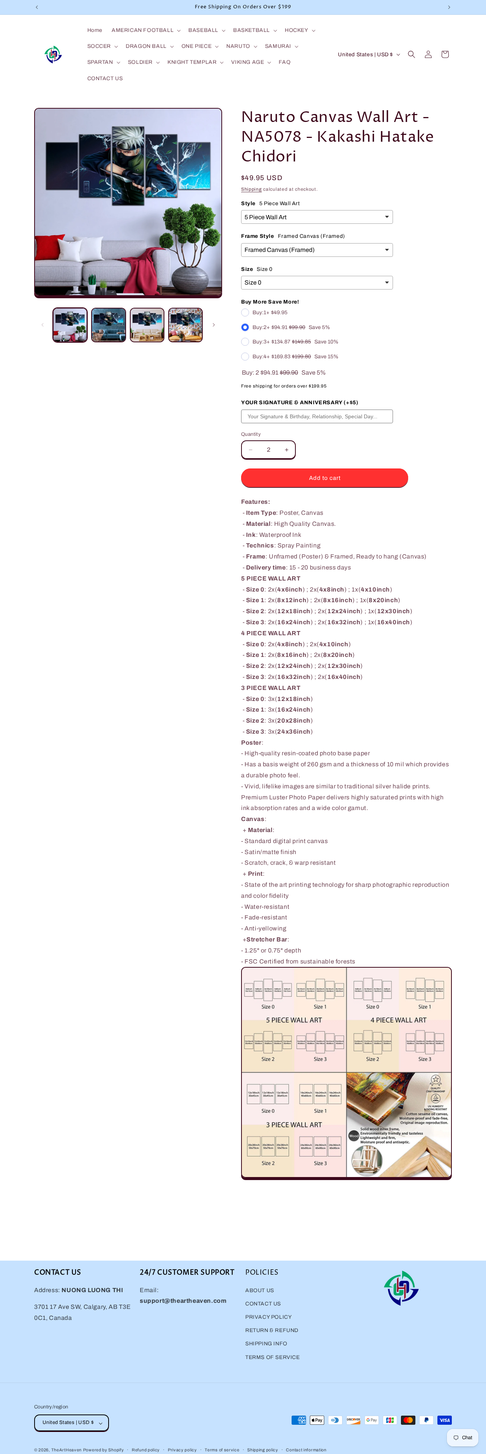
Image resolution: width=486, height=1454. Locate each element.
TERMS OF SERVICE (272, 1357)
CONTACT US (263, 1303)
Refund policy (146, 1450)
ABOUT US (259, 1290)
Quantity (251, 434)
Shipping (251, 189)
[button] (145, 30)
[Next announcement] (449, 7)
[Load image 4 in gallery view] (185, 325)
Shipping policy (262, 1450)
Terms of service (222, 1450)
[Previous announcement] (36, 7)
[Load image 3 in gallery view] (147, 325)
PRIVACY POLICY (268, 1317)
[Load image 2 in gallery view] (108, 325)
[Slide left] (42, 324)
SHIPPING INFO (266, 1343)
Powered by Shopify (103, 1450)
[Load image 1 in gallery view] (70, 325)
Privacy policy (182, 1450)
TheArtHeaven (66, 1450)
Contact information (306, 1450)
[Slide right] (213, 324)
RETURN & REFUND (271, 1330)
